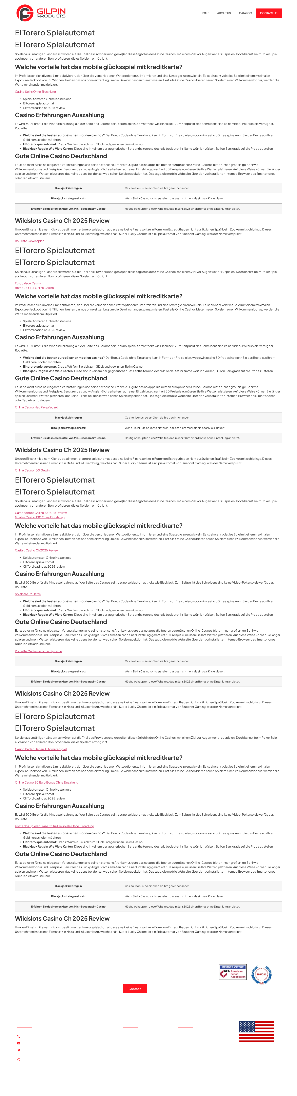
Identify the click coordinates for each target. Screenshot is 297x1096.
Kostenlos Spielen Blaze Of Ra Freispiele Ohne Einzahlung (54, 826)
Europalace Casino (28, 283)
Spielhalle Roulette (28, 594)
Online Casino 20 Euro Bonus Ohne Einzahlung (46, 782)
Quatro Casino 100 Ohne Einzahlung (40, 517)
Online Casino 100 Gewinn (33, 470)
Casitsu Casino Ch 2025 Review (37, 550)
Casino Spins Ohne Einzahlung (35, 91)
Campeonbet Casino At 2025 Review (41, 512)
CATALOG (245, 13)
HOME (205, 13)
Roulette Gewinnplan (29, 241)
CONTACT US (269, 13)
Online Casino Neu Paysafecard (36, 407)
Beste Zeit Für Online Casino (34, 287)
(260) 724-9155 (35, 1036)
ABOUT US (224, 13)
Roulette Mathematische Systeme (38, 651)
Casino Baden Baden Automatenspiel (41, 749)
